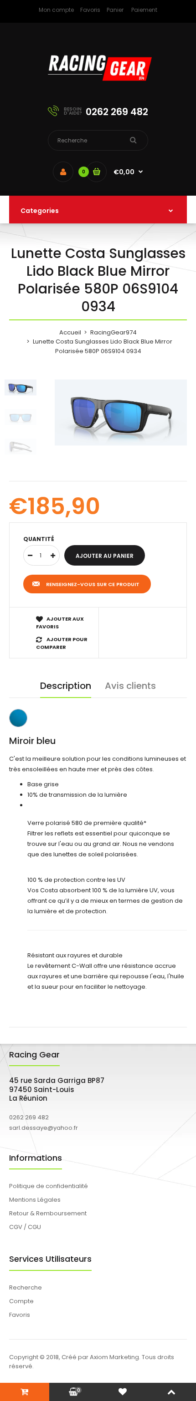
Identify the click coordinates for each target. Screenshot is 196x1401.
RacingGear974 (113, 332)
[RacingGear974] (98, 86)
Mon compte (56, 10)
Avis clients (130, 685)
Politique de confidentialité (48, 1186)
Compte (21, 1301)
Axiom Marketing (114, 1357)
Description (65, 685)
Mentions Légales (35, 1199)
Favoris (90, 10)
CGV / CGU (25, 1227)
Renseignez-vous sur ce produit (92, 584)
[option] (121, 412)
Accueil (70, 332)
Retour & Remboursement (48, 1213)
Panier (115, 10)
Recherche (25, 1287)
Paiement (144, 10)
